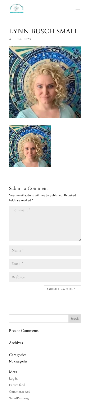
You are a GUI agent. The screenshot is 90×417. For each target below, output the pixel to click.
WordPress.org (19, 398)
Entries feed (17, 385)
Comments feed (19, 392)
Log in (13, 378)
